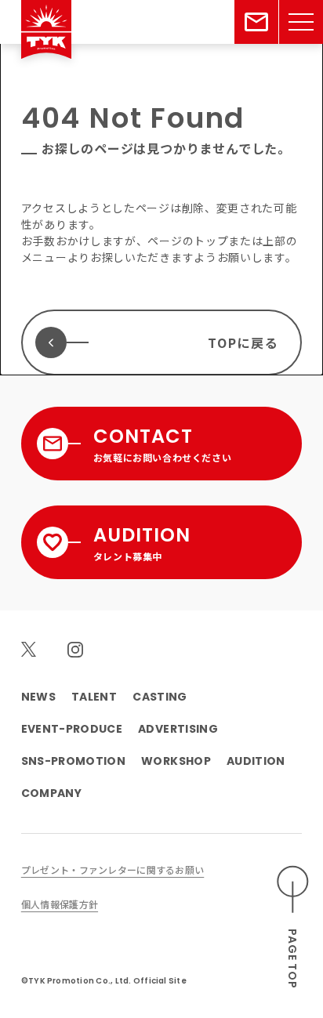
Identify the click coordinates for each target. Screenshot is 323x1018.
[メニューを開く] (301, 22)
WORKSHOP (176, 761)
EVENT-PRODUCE (71, 729)
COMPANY (51, 793)
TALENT (94, 697)
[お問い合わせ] (256, 22)
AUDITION (256, 761)
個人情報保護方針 (59, 904)
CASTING (159, 697)
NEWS (38, 697)
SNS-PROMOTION (73, 761)
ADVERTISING (178, 729)
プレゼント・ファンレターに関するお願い (112, 869)
